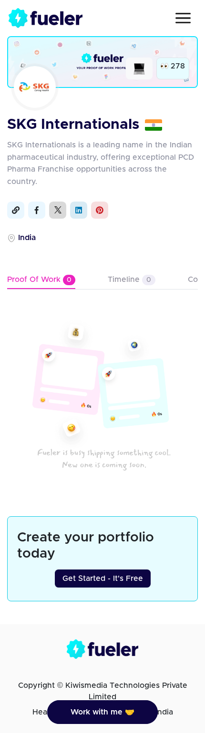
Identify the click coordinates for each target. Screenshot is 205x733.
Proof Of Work (39, 279)
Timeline (129, 279)
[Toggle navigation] (183, 18)
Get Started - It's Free (102, 578)
